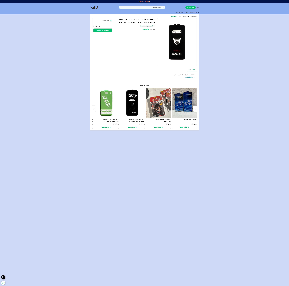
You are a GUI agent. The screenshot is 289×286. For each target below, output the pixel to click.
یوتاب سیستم (194, 16)
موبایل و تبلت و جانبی (184, 16)
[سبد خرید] (198, 7)
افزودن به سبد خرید (102, 30)
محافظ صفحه (174, 16)
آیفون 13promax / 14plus (146, 26)
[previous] (195, 109)
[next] (94, 109)
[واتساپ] (3, 283)
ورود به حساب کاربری (189, 77)
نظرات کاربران (192, 69)
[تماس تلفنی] (3, 277)
